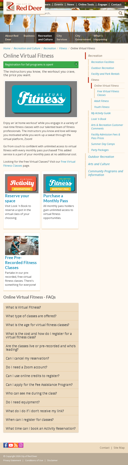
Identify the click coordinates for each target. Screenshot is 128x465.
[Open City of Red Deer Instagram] (20, 446)
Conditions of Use (34, 460)
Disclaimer (52, 460)
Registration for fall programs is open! (29, 64)
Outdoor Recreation (102, 68)
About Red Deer (11, 37)
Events (58, 4)
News (70, 4)
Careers (45, 4)
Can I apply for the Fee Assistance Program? (39, 384)
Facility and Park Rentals (105, 74)
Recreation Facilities (102, 62)
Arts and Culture (99, 164)
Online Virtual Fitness (106, 85)
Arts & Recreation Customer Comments (107, 126)
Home (6, 48)
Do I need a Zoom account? (26, 367)
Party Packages (100, 150)
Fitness (63, 48)
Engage (102, 4)
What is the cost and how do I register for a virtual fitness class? (39, 335)
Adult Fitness (101, 101)
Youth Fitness (102, 107)
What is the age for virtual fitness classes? (37, 324)
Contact (105, 448)
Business (29, 35)
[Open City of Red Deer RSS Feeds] (15, 446)
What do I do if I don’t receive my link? (35, 411)
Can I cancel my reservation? (27, 358)
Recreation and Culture (27, 48)
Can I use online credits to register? (32, 375)
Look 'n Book (98, 119)
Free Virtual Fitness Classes (108, 93)
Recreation (50, 48)
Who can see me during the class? (31, 393)
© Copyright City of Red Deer (20, 456)
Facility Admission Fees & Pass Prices (105, 136)
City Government (83, 37)
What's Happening (100, 37)
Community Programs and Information (105, 173)
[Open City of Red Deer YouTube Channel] (10, 446)
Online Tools (86, 4)
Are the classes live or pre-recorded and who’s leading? (41, 348)
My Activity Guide (101, 113)
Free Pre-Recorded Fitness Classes (21, 262)
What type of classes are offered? (31, 316)
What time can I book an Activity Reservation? (41, 428)
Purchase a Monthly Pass (55, 198)
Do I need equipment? (23, 402)
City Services (62, 37)
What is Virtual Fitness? (23, 307)
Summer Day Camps (103, 144)
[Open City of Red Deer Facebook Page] (5, 446)
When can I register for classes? (30, 419)
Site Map (119, 448)
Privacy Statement (12, 460)
